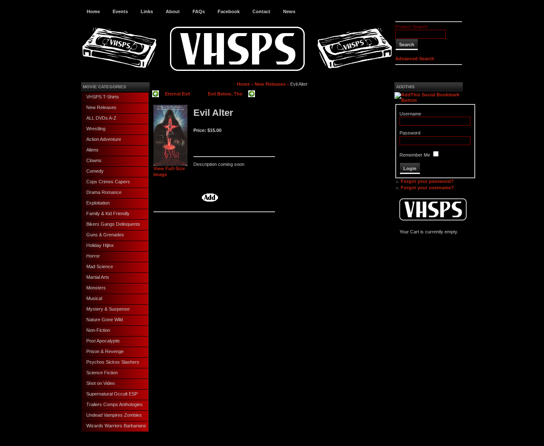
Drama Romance (104, 192)
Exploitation (98, 202)
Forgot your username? (427, 187)
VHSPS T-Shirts (102, 96)
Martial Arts (97, 277)
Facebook (229, 11)
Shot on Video (100, 383)
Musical (94, 298)
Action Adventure (103, 139)
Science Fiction (102, 372)
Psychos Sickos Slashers (112, 362)
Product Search (411, 26)
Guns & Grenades (105, 234)
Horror (93, 255)
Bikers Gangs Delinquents (113, 224)
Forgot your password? (427, 181)
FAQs (199, 11)
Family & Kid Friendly (108, 213)
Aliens (92, 149)
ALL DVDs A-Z (101, 118)
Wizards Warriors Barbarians (116, 425)
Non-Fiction (98, 330)
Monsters (96, 287)
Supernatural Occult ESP (112, 393)
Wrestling (95, 128)
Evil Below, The (225, 93)
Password (410, 132)
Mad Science (99, 266)
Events (120, 11)
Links (147, 11)
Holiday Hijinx (100, 245)
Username (410, 113)
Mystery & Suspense (108, 308)
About (173, 11)
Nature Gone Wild (104, 319)
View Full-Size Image (169, 171)
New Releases (101, 107)
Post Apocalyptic (103, 340)
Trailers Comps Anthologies (114, 404)
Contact (261, 11)
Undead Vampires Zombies (114, 415)
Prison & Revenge (105, 351)
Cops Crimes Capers (108, 181)
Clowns (94, 160)
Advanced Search (414, 58)
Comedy (95, 171)
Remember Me (415, 154)
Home (93, 11)
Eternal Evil (177, 93)
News (289, 11)
